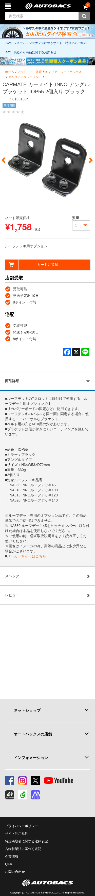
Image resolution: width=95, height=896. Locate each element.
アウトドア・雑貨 (29, 72)
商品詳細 (12, 381)
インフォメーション (31, 757)
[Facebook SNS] (9, 780)
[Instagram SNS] (22, 780)
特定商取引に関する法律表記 (26, 841)
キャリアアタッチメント (25, 77)
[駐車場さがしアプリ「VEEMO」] (22, 794)
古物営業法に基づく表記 (23, 849)
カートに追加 (47, 265)
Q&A (8, 864)
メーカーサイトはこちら (26, 556)
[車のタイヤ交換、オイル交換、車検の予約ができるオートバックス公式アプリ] (9, 794)
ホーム (9, 72)
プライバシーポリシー (21, 826)
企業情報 (11, 856)
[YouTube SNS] (58, 780)
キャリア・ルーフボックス (63, 72)
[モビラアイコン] (35, 794)
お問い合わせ (15, 872)
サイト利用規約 (16, 834)
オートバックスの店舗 (33, 734)
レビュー (12, 595)
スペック (12, 576)
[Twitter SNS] (35, 780)
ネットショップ (27, 710)
